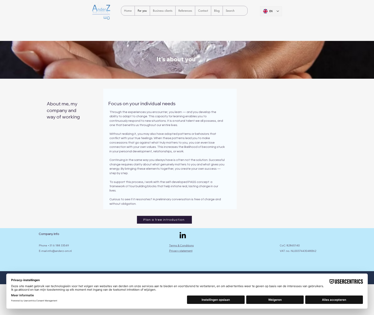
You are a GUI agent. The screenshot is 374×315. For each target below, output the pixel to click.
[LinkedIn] (183, 236)
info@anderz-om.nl (59, 251)
